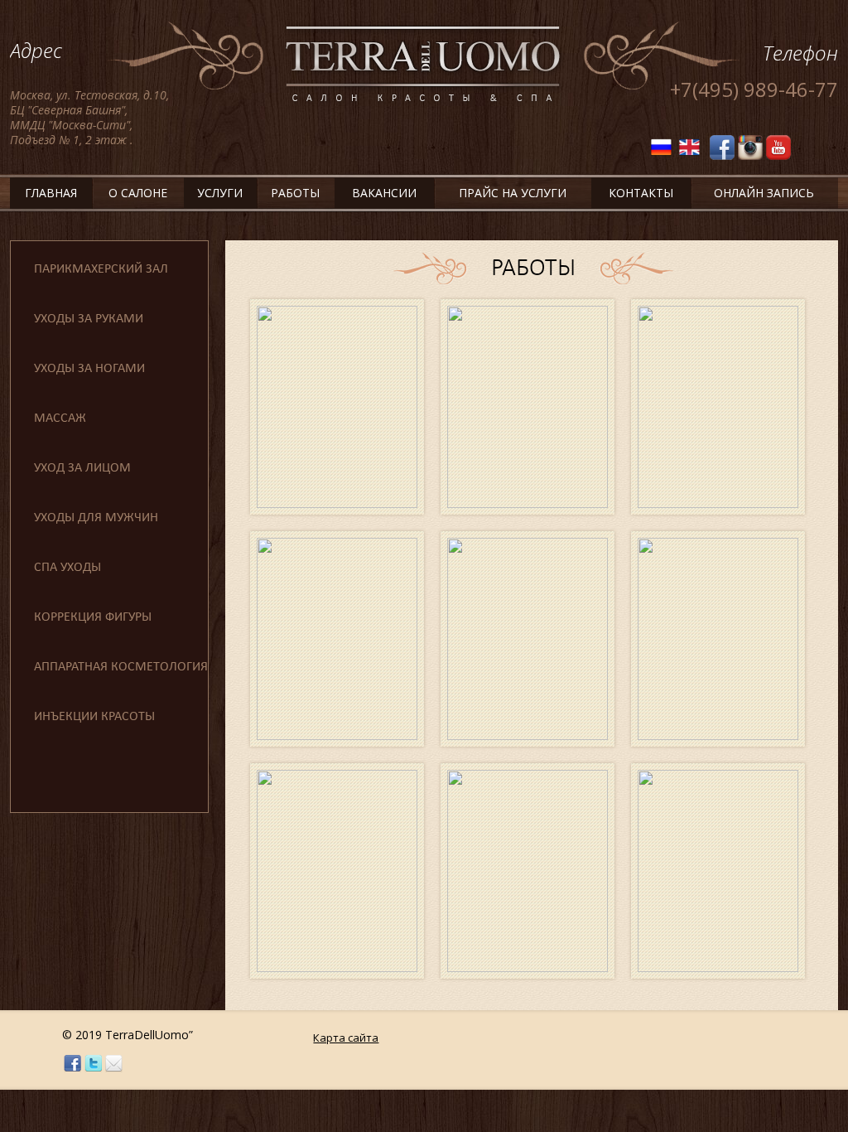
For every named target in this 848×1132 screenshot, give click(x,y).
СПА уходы (67, 567)
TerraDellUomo (424, 65)
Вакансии (384, 193)
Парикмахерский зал (101, 269)
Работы (295, 193)
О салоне (137, 193)
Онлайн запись (764, 193)
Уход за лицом (82, 468)
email (114, 1063)
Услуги (220, 193)
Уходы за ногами (89, 368)
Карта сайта (345, 1037)
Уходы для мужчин (96, 518)
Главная (51, 193)
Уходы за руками (88, 319)
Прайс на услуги (512, 193)
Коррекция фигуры (93, 617)
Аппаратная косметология (121, 667)
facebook (72, 1063)
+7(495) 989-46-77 (754, 89)
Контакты (641, 193)
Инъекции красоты (94, 716)
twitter (93, 1063)
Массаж (60, 418)
